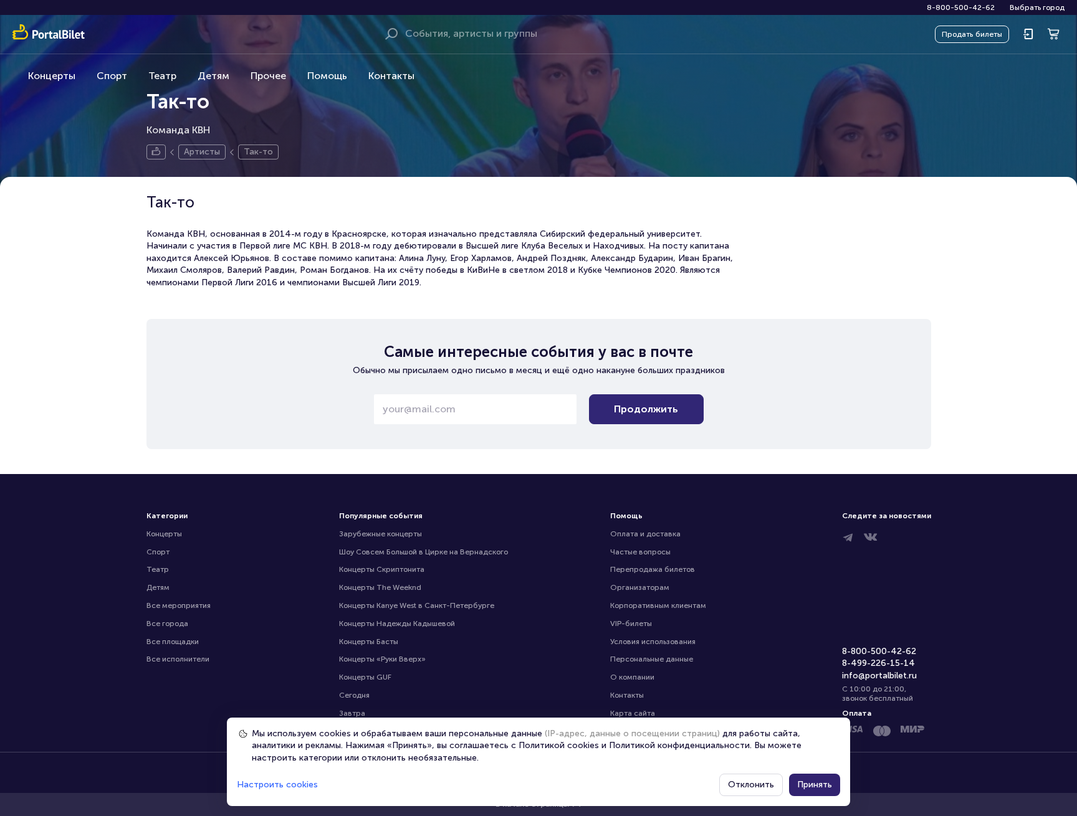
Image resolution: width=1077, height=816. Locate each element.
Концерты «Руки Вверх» (382, 659)
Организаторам (639, 587)
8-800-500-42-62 (961, 7)
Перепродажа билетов (652, 569)
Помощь (327, 76)
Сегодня (354, 695)
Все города (167, 623)
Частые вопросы (640, 552)
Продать (972, 34)
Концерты (51, 76)
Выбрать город (1037, 7)
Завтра (352, 713)
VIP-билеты (631, 623)
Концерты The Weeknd (380, 587)
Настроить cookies (277, 784)
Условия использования (653, 641)
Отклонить (751, 784)
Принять (814, 784)
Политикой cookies (559, 745)
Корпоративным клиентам (658, 605)
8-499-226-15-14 (878, 663)
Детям (213, 76)
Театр (162, 76)
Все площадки (172, 641)
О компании (632, 677)
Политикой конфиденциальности (679, 745)
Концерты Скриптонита (381, 569)
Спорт (112, 76)
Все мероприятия (178, 605)
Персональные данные (651, 659)
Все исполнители (177, 659)
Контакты (391, 76)
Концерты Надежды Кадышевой (397, 623)
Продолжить (646, 409)
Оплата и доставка (645, 533)
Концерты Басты (368, 641)
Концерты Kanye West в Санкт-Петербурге (416, 605)
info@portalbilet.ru (879, 675)
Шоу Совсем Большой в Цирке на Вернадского (423, 552)
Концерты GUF (365, 677)
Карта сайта (632, 713)
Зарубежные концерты (380, 533)
